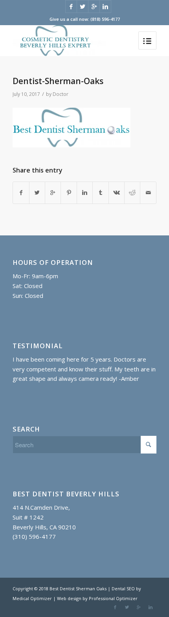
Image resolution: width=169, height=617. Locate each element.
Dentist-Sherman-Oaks (58, 80)
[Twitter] (82, 6)
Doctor (60, 94)
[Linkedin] (105, 6)
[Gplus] (93, 6)
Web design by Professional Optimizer (97, 598)
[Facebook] (71, 6)
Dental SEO (124, 588)
